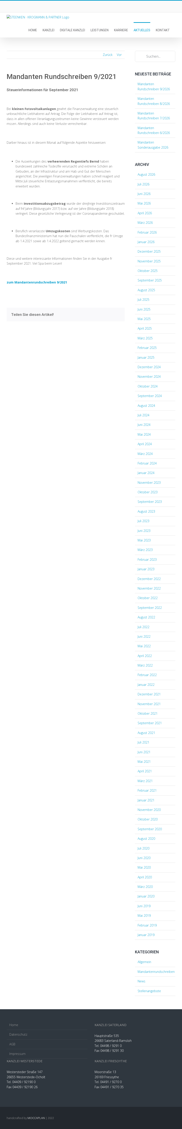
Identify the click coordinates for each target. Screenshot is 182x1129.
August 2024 (146, 405)
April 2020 (145, 877)
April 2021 (145, 771)
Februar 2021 (147, 790)
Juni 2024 (144, 425)
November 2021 (149, 704)
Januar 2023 (146, 569)
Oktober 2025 (148, 271)
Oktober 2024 (148, 386)
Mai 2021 (144, 761)
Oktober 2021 (148, 713)
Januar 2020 (146, 896)
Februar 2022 (147, 675)
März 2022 (145, 665)
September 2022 (150, 608)
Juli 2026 (143, 184)
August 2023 (146, 511)
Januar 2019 (146, 935)
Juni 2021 (144, 752)
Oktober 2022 (148, 598)
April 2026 (145, 213)
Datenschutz (18, 1034)
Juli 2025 (143, 299)
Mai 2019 (144, 915)
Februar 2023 (147, 559)
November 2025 (149, 261)
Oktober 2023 (148, 492)
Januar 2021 (146, 800)
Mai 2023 (144, 540)
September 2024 (150, 396)
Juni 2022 (144, 636)
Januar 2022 (146, 685)
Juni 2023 (144, 531)
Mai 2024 (144, 434)
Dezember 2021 (149, 694)
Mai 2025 (144, 319)
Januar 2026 (146, 242)
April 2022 (145, 656)
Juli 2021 (143, 742)
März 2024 (145, 454)
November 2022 (149, 588)
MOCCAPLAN (36, 1118)
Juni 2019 (144, 906)
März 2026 (145, 222)
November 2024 (149, 376)
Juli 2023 (143, 521)
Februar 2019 (147, 925)
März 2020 (145, 887)
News (141, 981)
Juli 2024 (143, 415)
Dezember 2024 (149, 367)
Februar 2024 (147, 463)
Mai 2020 (144, 867)
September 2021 (150, 723)
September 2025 (150, 280)
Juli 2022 (143, 627)
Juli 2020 (143, 848)
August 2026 (146, 174)
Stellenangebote (149, 991)
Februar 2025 (147, 348)
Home (13, 1025)
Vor (119, 55)
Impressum (17, 1054)
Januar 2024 (146, 473)
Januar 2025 (146, 357)
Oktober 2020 (148, 819)
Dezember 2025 (149, 251)
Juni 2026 (144, 194)
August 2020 (146, 838)
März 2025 (145, 338)
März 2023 (145, 550)
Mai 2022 (144, 646)
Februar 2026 (147, 232)
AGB (12, 1044)
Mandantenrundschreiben (155, 972)
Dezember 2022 (149, 579)
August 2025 (146, 290)
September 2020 (150, 829)
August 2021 (146, 733)
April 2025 (145, 328)
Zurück (108, 55)
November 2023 (149, 482)
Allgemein (144, 962)
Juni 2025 (144, 309)
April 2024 (145, 444)
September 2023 (150, 502)
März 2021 (145, 781)
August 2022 (146, 617)
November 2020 (149, 810)
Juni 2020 (144, 858)
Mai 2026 (144, 203)
